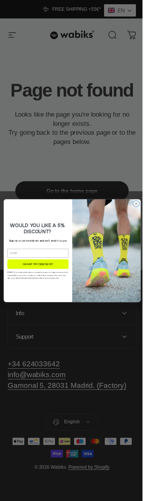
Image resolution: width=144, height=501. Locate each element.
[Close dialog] (133, 203)
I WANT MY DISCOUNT (35, 264)
